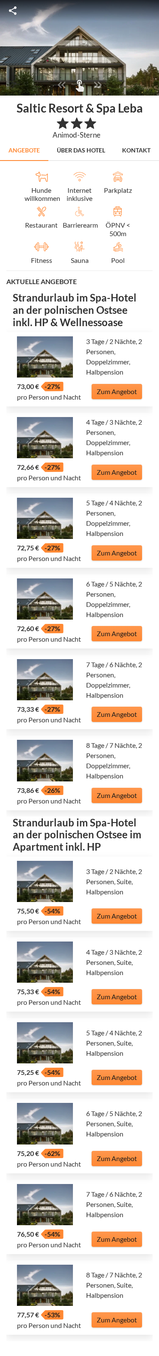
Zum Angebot (117, 391)
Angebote (24, 150)
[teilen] (12, 10)
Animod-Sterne (76, 134)
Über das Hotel (81, 150)
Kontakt (136, 150)
